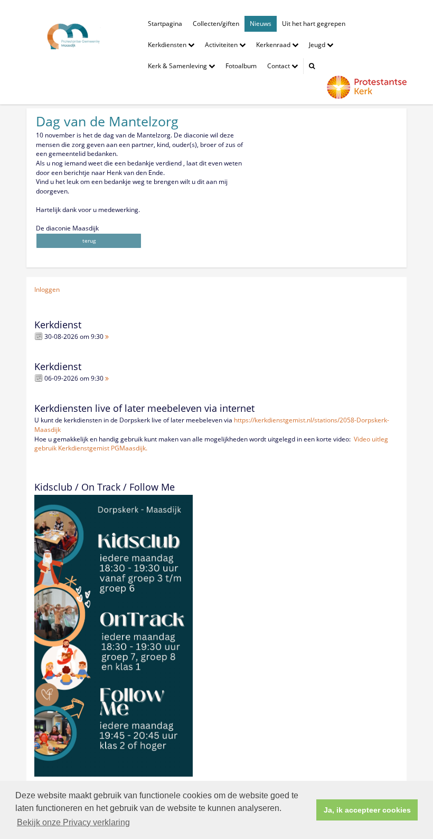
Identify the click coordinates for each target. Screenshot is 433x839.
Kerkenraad (274, 44)
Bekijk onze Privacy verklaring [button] (73, 822)
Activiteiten (222, 44)
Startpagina (165, 23)
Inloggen (47, 289)
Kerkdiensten (168, 44)
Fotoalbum (241, 65)
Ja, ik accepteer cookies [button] (367, 810)
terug (89, 240)
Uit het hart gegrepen (313, 23)
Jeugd (318, 44)
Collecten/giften (216, 23)
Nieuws (260, 23)
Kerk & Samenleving (178, 65)
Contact (279, 65)
